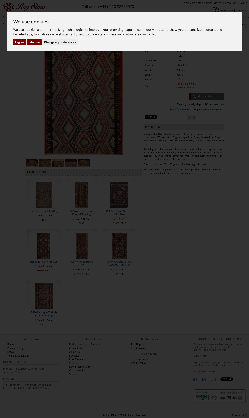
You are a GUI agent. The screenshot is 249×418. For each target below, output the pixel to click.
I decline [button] (34, 42)
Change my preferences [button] (60, 42)
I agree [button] (19, 42)
